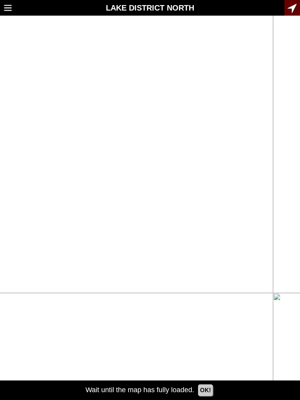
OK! (205, 390)
